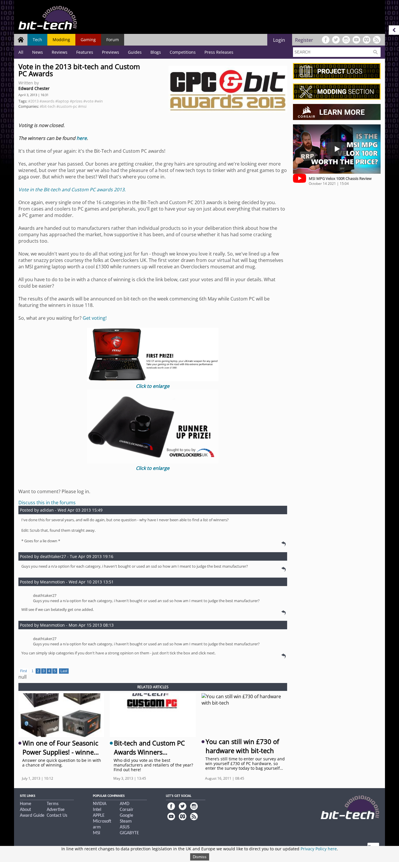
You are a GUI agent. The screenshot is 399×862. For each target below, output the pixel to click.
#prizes (76, 101)
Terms (52, 804)
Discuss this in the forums (47, 502)
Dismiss (200, 857)
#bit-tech (47, 106)
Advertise (56, 809)
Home (25, 804)
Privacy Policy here (319, 848)
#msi (82, 106)
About (25, 809)
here (82, 138)
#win (98, 101)
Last (63, 671)
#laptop (62, 101)
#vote (88, 101)
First (23, 671)
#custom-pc (66, 106)
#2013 (33, 101)
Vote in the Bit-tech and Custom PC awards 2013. (72, 189)
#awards (46, 101)
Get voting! (95, 318)
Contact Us (57, 815)
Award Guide (32, 815)
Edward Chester (34, 88)
